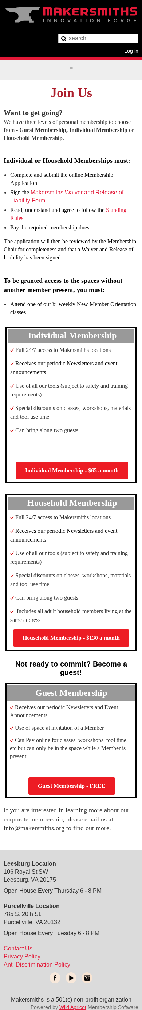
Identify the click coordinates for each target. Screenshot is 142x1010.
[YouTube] (71, 977)
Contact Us (18, 948)
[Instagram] (87, 977)
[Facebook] (55, 977)
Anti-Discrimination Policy (37, 964)
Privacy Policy (22, 956)
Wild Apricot (72, 1007)
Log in (131, 50)
